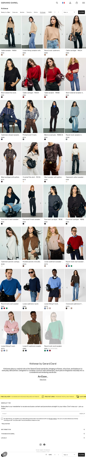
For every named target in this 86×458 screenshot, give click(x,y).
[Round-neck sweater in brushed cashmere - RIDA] (75, 116)
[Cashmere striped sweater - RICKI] (10, 116)
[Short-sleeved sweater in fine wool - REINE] (75, 74)
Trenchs (29, 12)
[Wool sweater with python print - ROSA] (53, 158)
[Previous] (2, 34)
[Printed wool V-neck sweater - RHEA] (32, 116)
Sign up (82, 413)
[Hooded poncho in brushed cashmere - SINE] (32, 243)
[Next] (48, 12)
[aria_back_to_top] (46, 454)
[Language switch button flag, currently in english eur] (63, 3)
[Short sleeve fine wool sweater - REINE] (10, 74)
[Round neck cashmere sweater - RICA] (53, 32)
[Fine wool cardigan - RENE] (53, 200)
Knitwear (43, 12)
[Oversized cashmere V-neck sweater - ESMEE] (75, 285)
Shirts (36, 12)
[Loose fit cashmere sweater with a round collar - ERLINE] (32, 327)
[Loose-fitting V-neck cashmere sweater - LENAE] (53, 285)
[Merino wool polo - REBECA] (53, 116)
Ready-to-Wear (5, 12)
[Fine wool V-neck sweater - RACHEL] (10, 200)
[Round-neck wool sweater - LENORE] (75, 243)
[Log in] (70, 2)
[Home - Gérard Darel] (9, 3)
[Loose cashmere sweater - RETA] (53, 243)
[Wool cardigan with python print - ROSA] (10, 158)
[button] (81, 12)
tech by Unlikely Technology (43, 450)
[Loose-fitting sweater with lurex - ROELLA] (32, 32)
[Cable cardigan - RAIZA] (75, 32)
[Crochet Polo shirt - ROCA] (32, 158)
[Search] (57, 3)
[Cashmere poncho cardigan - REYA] (10, 243)
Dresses (15, 12)
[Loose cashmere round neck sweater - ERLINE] (32, 285)
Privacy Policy (53, 418)
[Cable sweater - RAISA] (10, 32)
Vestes (22, 12)
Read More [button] (43, 379)
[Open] (83, 3)
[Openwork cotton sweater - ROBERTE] (75, 158)
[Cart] (77, 2)
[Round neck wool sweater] (10, 285)
